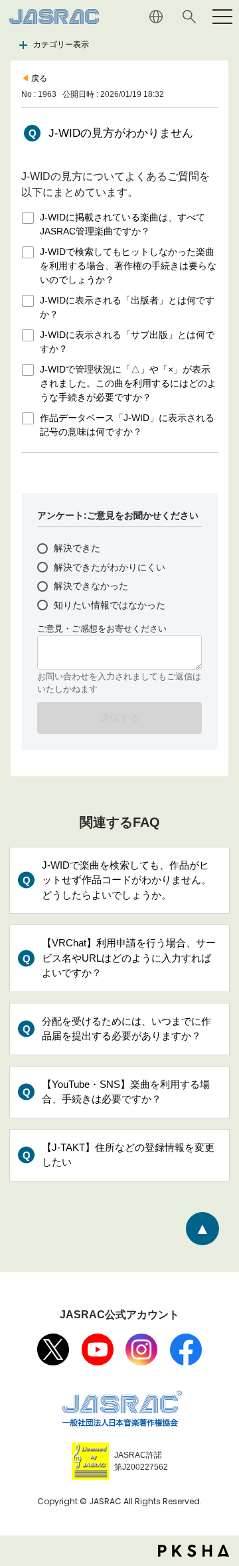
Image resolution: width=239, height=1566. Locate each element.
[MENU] (222, 16)
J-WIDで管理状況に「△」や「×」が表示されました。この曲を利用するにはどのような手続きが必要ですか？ (128, 383)
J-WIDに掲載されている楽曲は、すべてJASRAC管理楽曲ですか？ (122, 224)
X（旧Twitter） (53, 1349)
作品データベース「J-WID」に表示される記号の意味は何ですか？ (127, 424)
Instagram (141, 1349)
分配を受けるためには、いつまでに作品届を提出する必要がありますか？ (126, 1028)
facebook (186, 1349)
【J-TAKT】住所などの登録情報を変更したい (128, 1155)
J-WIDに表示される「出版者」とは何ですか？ (127, 307)
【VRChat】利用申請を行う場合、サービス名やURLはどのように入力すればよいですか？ (129, 957)
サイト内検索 (189, 16)
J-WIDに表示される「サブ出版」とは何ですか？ (127, 341)
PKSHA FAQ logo (193, 1550)
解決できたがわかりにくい (109, 567)
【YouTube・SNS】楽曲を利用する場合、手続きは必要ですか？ (126, 1092)
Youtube (98, 1349)
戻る (39, 78)
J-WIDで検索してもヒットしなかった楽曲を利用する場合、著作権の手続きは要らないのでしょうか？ (128, 265)
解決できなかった (91, 585)
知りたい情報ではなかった (109, 605)
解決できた (77, 548)
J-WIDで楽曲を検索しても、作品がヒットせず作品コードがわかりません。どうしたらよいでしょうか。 (126, 880)
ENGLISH (156, 16)
